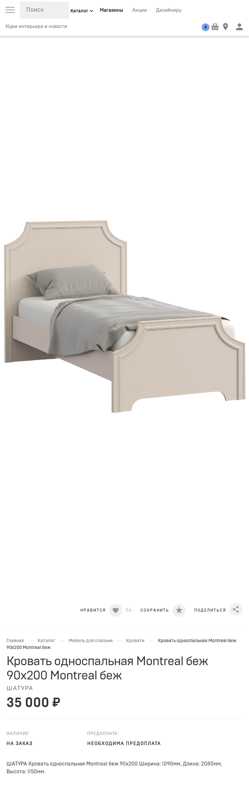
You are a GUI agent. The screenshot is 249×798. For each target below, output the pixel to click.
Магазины (111, 10)
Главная (15, 641)
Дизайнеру (169, 10)
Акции (139, 10)
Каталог (46, 641)
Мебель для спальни (91, 641)
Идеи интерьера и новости (36, 26)
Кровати (135, 641)
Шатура (19, 688)
